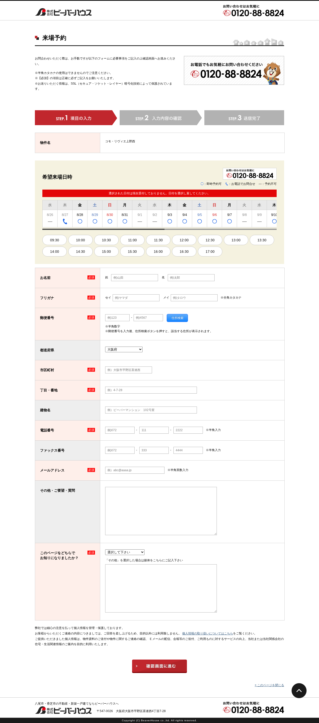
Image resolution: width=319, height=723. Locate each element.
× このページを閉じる (269, 685)
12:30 (210, 240)
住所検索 (177, 318)
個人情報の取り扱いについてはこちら (207, 633)
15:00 (106, 252)
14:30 (80, 252)
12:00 (184, 240)
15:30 (132, 252)
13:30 (261, 240)
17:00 (210, 252)
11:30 (158, 240)
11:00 (132, 240)
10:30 (106, 240)
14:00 (54, 252)
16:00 (158, 252)
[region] (159, 214)
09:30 (54, 240)
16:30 (184, 252)
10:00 (80, 240)
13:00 (236, 240)
